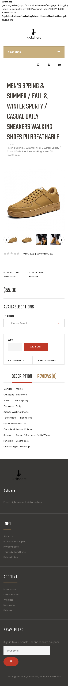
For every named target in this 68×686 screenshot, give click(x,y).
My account (10, 589)
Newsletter (9, 605)
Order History (10, 594)
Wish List (8, 599)
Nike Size (9, 316)
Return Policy (10, 557)
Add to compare (46, 360)
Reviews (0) (46, 376)
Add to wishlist (17, 360)
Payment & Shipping (14, 541)
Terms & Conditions (14, 552)
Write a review (45, 253)
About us (8, 536)
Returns (7, 610)
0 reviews (28, 253)
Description (22, 376)
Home (10, 144)
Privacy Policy (11, 546)
